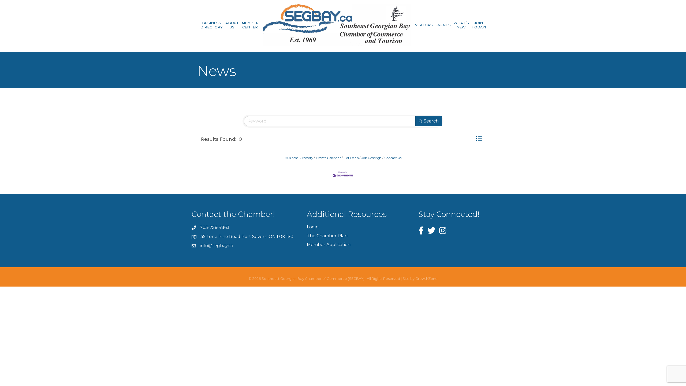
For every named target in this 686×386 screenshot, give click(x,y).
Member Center (250, 25)
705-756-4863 (214, 227)
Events (443, 25)
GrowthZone (426, 278)
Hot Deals (351, 158)
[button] (479, 139)
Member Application (329, 244)
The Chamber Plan (327, 235)
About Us (232, 25)
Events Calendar (328, 158)
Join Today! (479, 25)
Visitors (424, 25)
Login (313, 226)
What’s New (461, 25)
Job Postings (371, 158)
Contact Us (392, 158)
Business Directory (211, 25)
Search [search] (431, 121)
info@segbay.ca (216, 245)
